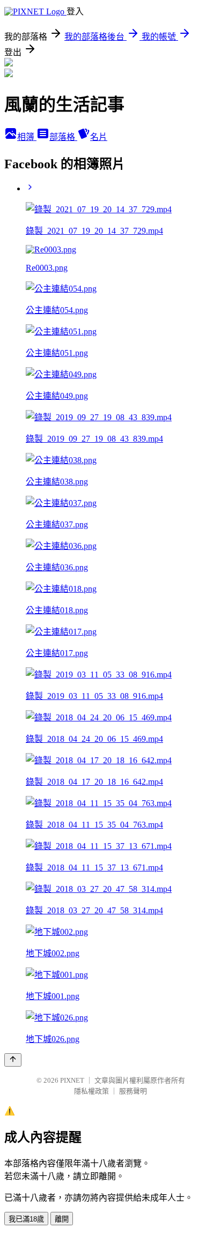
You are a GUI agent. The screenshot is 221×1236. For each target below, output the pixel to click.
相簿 (26, 137)
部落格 (63, 137)
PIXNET (72, 1080)
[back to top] (12, 1060)
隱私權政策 (91, 1091)
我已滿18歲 (26, 1219)
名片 (98, 137)
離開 (62, 1219)
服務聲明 (133, 1091)
